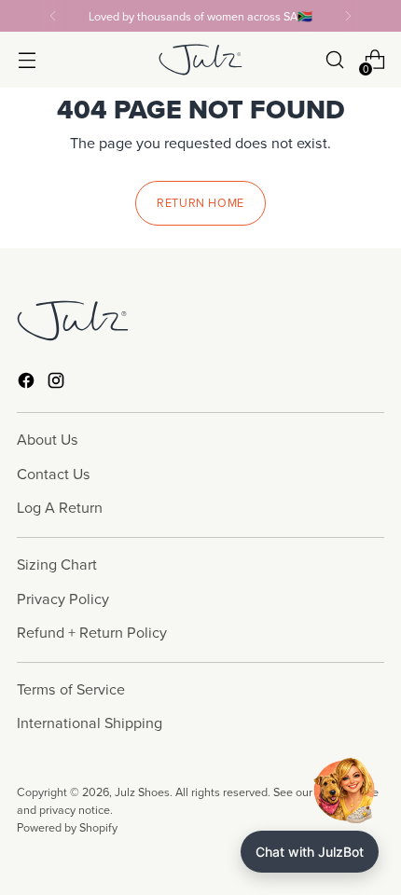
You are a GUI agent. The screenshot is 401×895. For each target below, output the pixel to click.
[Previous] (53, 16)
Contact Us (53, 473)
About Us (47, 439)
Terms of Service (71, 689)
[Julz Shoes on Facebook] (28, 383)
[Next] (347, 16)
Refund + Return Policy (92, 632)
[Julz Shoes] (200, 59)
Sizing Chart (57, 564)
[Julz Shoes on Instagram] (58, 383)
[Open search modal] (334, 60)
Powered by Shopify (67, 827)
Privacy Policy (63, 598)
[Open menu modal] (26, 60)
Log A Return (60, 507)
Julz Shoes (142, 791)
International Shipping (89, 722)
